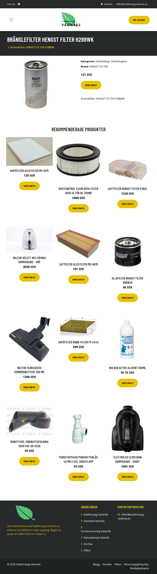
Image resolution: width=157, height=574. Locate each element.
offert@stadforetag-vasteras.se (131, 4)
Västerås (108, 4)
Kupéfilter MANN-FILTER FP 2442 (78, 342)
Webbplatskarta (139, 568)
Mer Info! (91, 85)
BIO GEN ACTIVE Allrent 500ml (127, 368)
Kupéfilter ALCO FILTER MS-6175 (29, 171)
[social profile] (19, 4)
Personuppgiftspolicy (136, 564)
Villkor (117, 564)
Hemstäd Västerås (94, 521)
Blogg (96, 564)
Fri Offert (139, 20)
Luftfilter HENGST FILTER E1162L (127, 189)
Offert (87, 550)
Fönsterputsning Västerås (96, 531)
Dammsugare (119, 61)
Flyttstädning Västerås (96, 537)
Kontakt (107, 564)
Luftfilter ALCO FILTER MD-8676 (78, 264)
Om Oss (88, 544)
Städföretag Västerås (96, 514)
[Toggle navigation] (11, 20)
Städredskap (103, 61)
